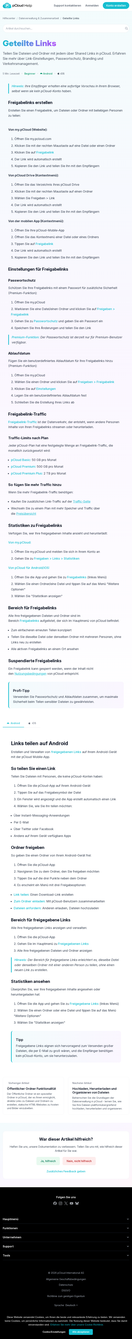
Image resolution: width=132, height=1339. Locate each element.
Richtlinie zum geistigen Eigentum (66, 1296)
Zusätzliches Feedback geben (66, 1171)
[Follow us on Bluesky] (77, 1203)
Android (15, 723)
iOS (34, 723)
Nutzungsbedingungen (30, 673)
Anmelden (92, 5)
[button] (46, 73)
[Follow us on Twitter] (66, 1203)
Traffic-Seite (81, 501)
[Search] (126, 28)
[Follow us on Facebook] (55, 1203)
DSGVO (66, 1290)
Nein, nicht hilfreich (79, 1161)
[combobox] (66, 28)
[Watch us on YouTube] (71, 1203)
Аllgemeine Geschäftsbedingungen (66, 1279)
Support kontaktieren (67, 5)
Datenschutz (66, 1284)
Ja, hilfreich (48, 1161)
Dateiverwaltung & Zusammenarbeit (39, 18)
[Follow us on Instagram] (60, 1203)
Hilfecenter (9, 18)
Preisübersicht (26, 513)
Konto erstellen (116, 5)
